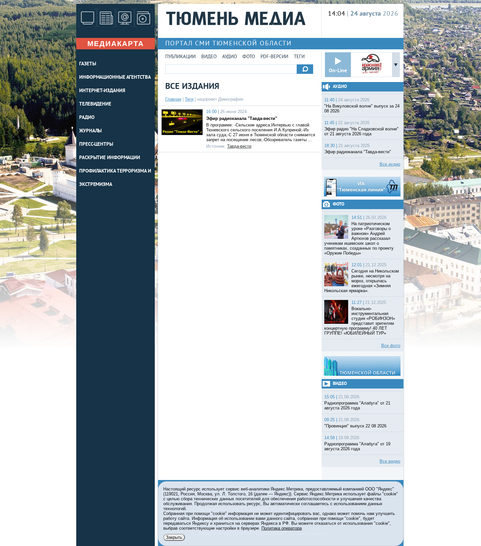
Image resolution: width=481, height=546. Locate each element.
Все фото (390, 345)
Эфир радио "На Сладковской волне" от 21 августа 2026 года (361, 131)
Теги (299, 57)
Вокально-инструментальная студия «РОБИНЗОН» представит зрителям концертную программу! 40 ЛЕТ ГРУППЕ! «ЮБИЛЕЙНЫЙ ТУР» (359, 321)
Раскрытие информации (109, 158)
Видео (209, 57)
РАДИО (87, 118)
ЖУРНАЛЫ (90, 131)
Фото (248, 57)
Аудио (229, 57)
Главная (173, 99)
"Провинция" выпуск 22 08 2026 (355, 425)
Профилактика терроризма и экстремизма (115, 178)
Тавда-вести (239, 146)
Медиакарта (115, 44)
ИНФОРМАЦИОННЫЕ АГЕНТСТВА (115, 77)
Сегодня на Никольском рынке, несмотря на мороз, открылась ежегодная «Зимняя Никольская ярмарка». (361, 281)
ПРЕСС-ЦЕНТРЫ (96, 144)
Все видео (390, 461)
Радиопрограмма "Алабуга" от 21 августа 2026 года (357, 405)
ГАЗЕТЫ (87, 64)
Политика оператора (281, 528)
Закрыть (174, 537)
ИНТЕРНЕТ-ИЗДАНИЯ (102, 91)
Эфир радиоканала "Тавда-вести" (241, 118)
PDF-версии (274, 57)
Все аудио (390, 164)
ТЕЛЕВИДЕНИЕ (95, 104)
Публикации (180, 57)
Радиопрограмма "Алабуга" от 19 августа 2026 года (357, 446)
